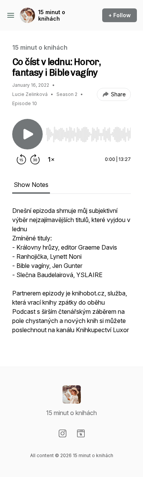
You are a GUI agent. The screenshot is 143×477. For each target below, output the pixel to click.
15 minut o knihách (51, 15)
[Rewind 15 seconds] (21, 159)
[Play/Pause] (27, 134)
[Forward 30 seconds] (35, 159)
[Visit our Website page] (81, 433)
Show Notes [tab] (31, 184)
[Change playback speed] (51, 159)
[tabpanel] (71, 274)
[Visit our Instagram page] (62, 433)
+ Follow (119, 15)
